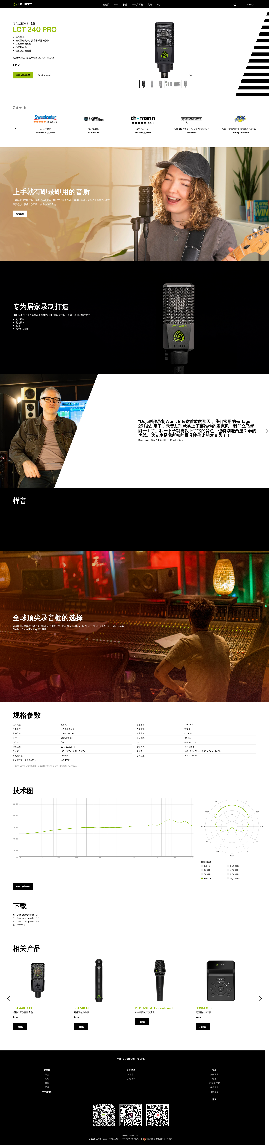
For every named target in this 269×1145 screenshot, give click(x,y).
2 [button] (86, 1045)
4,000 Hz (234, 870)
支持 (150, 4)
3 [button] (134, 1045)
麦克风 (106, 4)
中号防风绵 (35, 57)
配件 (47, 1087)
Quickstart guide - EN (28, 921)
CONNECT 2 (204, 1008)
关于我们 (131, 1070)
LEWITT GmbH (102, 1139)
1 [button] (37, 1045)
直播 (47, 1083)
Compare (46, 75)
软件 (125, 4)
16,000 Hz (235, 878)
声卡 (116, 4)
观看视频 (20, 213)
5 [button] (231, 1045)
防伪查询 (214, 1074)
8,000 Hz (234, 874)
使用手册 (21, 924)
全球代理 (131, 1078)
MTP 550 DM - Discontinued (154, 1008)
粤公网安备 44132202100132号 (159, 1139)
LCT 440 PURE (23, 1008)
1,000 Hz (208, 878)
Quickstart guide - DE (28, 918)
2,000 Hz (234, 865)
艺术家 (130, 1074)
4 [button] (183, 1045)
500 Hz (207, 874)
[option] (164, 47)
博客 (158, 4)
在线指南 (214, 1091)
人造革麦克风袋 (47, 57)
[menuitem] (106, 4)
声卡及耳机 (137, 4)
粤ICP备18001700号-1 (131, 1139)
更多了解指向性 (23, 886)
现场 (47, 1078)
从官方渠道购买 (23, 75)
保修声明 (214, 1087)
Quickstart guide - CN (28, 914)
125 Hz (207, 865)
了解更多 (20, 1026)
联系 (214, 1078)
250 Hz (207, 870)
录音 (47, 1074)
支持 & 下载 (214, 1083)
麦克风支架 (25, 57)
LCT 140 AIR (82, 1008)
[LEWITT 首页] (22, 5)
